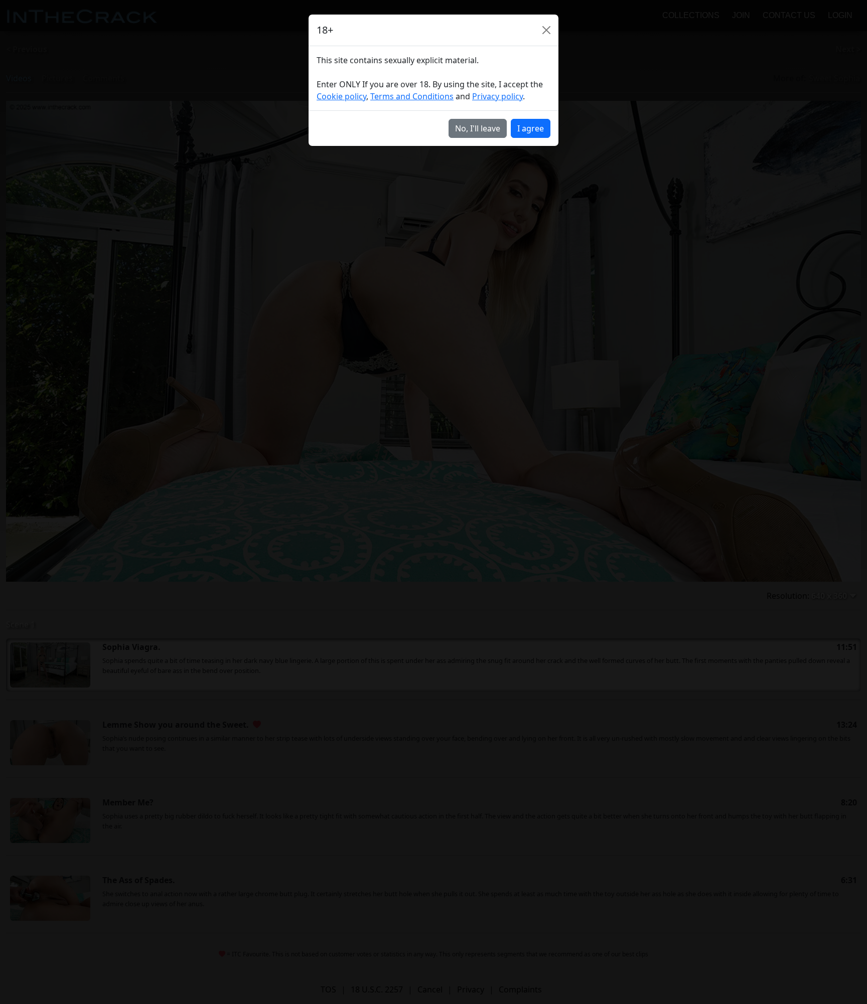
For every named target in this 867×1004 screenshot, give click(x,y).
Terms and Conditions (412, 96)
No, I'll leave (477, 128)
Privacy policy (497, 96)
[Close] (546, 30)
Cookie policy (341, 96)
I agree (530, 128)
